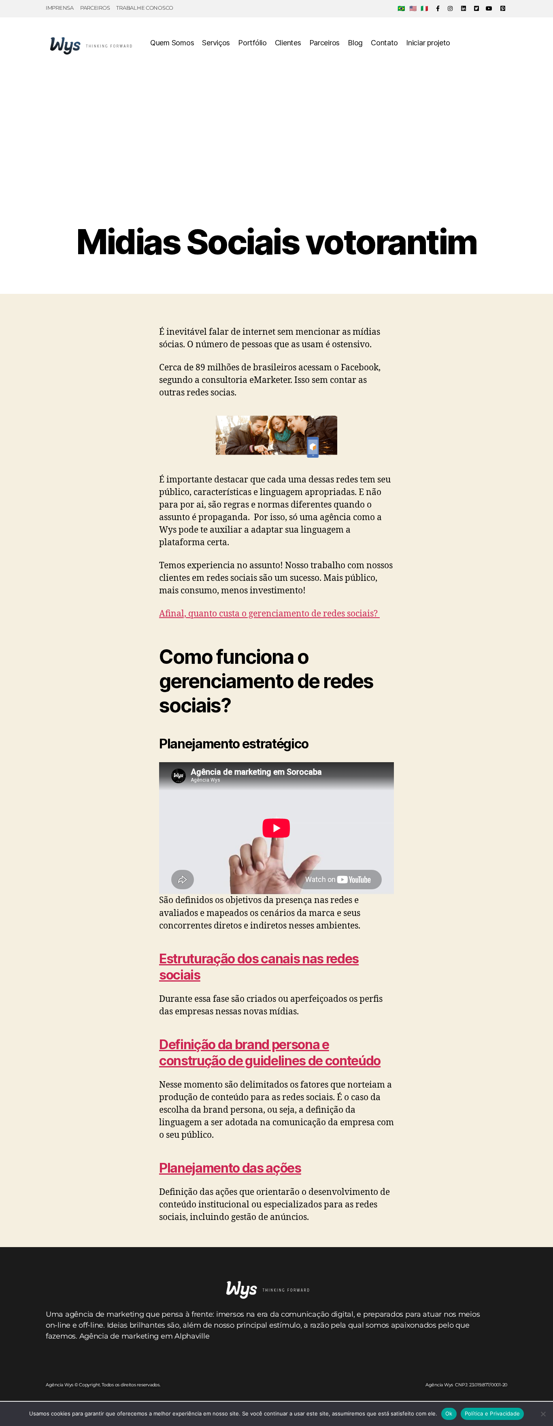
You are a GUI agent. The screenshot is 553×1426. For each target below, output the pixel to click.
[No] (543, 1414)
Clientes (288, 42)
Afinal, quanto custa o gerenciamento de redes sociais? (269, 613)
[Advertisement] (276, 162)
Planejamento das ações (230, 1168)
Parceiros (324, 42)
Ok (449, 1413)
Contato (384, 42)
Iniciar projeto (428, 42)
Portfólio (252, 42)
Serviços (216, 42)
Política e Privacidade (492, 1413)
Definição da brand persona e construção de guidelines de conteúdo (270, 1053)
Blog (355, 42)
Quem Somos (172, 42)
